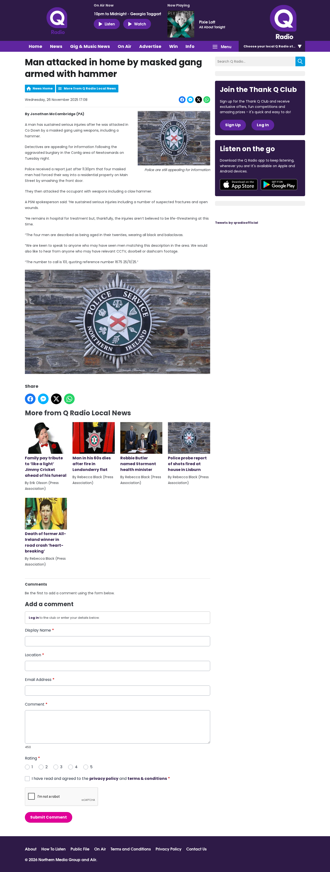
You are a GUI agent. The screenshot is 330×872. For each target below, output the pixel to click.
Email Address (40, 679)
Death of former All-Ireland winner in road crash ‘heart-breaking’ (45, 542)
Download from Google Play (279, 184)
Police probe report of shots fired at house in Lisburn (187, 463)
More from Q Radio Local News (90, 88)
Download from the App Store (239, 184)
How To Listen (53, 849)
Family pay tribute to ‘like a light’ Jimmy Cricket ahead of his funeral (45, 466)
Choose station (273, 46)
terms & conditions (147, 778)
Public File (80, 849)
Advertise (150, 46)
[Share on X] (198, 99)
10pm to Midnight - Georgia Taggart (127, 13)
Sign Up (233, 125)
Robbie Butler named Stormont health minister (138, 463)
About (30, 849)
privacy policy (103, 778)
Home (35, 46)
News (56, 46)
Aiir (93, 859)
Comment (36, 704)
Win (173, 46)
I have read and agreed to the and (101, 778)
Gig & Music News (90, 46)
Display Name (39, 630)
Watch (140, 24)
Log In (263, 125)
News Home (43, 88)
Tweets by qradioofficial (236, 222)
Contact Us (196, 849)
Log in (34, 617)
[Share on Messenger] (190, 99)
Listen (110, 24)
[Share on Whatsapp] (206, 99)
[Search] (300, 61)
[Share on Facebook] (182, 99)
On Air (124, 46)
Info (190, 46)
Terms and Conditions (131, 849)
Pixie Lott (207, 22)
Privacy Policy (168, 849)
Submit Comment (48, 817)
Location (34, 655)
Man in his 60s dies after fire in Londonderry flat (91, 463)
